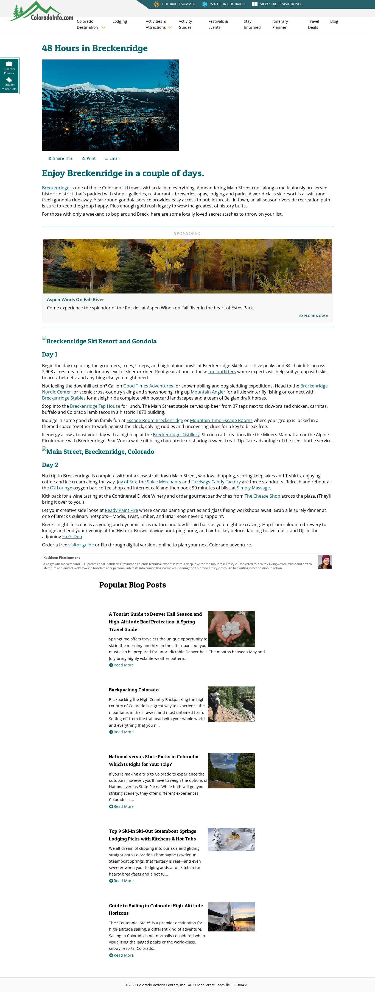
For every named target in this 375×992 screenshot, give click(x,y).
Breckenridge (55, 188)
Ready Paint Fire (121, 510)
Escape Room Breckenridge (155, 420)
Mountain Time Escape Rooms (221, 420)
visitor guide (81, 545)
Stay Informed (252, 24)
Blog (334, 21)
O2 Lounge (61, 488)
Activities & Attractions (156, 24)
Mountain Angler (208, 392)
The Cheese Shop (262, 496)
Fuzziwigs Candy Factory (216, 482)
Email (115, 158)
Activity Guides (185, 24)
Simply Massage (253, 488)
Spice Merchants (164, 482)
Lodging (120, 21)
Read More (124, 665)
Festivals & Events (218, 24)
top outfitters (222, 372)
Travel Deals (313, 24)
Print (91, 158)
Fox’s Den (72, 537)
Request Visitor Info (9, 87)
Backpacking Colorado (134, 689)
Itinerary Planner (280, 24)
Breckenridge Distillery (176, 435)
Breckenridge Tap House (95, 406)
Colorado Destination (87, 24)
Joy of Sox (127, 482)
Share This (63, 158)
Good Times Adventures (148, 386)
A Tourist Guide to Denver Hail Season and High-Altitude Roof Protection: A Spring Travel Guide (155, 621)
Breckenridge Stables (64, 398)
